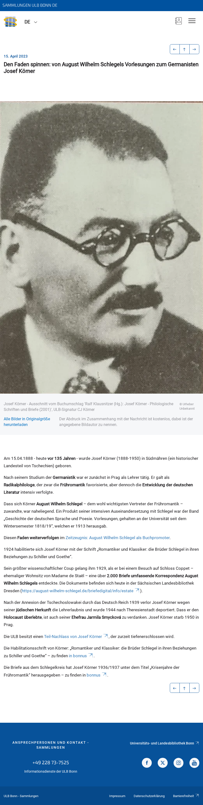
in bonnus (78, 655)
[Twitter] (163, 763)
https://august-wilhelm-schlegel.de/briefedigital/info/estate (77, 590)
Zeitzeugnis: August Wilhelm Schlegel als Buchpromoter (118, 537)
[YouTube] (194, 763)
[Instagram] (178, 763)
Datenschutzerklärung (149, 796)
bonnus (94, 675)
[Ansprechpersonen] (178, 21)
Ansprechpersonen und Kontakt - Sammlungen (50, 745)
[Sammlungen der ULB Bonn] (10, 21)
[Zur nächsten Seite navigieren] (194, 49)
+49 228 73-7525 (50, 762)
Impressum (117, 796)
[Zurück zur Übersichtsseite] (184, 49)
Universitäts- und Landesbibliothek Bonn (162, 743)
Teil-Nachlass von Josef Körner (73, 636)
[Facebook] (147, 763)
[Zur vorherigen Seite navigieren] (175, 49)
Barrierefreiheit (183, 796)
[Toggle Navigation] (192, 21)
